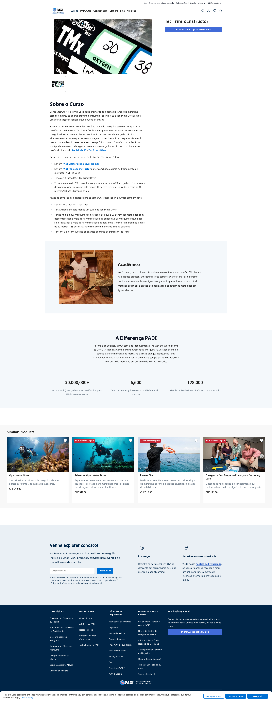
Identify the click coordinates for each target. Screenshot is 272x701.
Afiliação (131, 10)
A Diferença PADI (87, 624)
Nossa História (86, 629)
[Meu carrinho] (220, 11)
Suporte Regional (146, 674)
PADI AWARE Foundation (120, 644)
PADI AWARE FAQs (117, 650)
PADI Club (85, 10)
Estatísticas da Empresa (120, 621)
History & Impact (117, 656)
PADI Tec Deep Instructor (77, 168)
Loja (122, 10)
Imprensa (113, 627)
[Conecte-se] (209, 11)
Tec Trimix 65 (79, 150)
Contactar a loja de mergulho (193, 29)
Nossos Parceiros (117, 633)
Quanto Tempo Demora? (149, 659)
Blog (145, 3)
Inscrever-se (105, 570)
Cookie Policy (27, 697)
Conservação (100, 10)
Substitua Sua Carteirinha (186, 3)
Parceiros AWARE (117, 668)
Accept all (257, 696)
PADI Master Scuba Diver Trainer (81, 163)
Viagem (114, 10)
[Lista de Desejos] (214, 11)
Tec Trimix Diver (97, 150)
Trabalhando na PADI (89, 645)
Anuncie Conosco (117, 639)
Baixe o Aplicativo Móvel (61, 665)
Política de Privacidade (208, 563)
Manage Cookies (214, 696)
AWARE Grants (115, 673)
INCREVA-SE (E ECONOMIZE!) (195, 632)
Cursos (74, 10)
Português (213, 3)
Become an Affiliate (59, 670)
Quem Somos (85, 618)
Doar (111, 662)
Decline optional (235, 696)
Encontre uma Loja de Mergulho (161, 3)
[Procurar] (203, 11)
